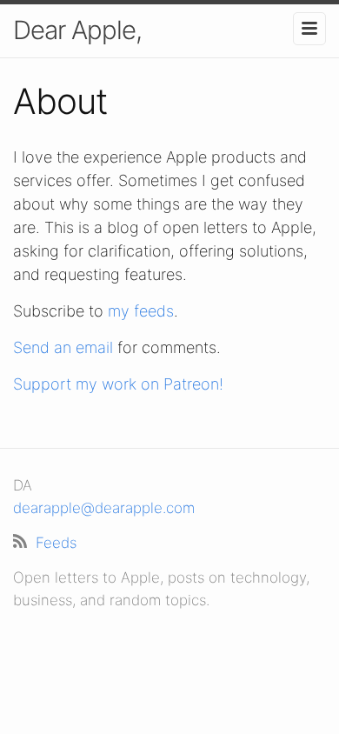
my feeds (141, 311)
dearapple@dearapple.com (104, 508)
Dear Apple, (77, 30)
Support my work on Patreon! (118, 384)
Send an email (63, 347)
